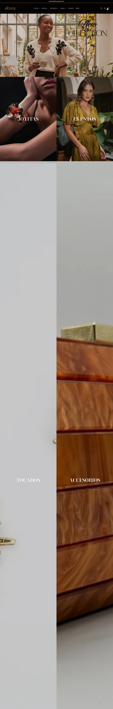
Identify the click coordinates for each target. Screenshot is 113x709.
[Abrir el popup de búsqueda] (101, 8)
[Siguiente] (68, 1)
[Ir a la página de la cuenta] (105, 8)
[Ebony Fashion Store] (10, 8)
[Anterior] (44, 1)
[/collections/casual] (56, 45)
